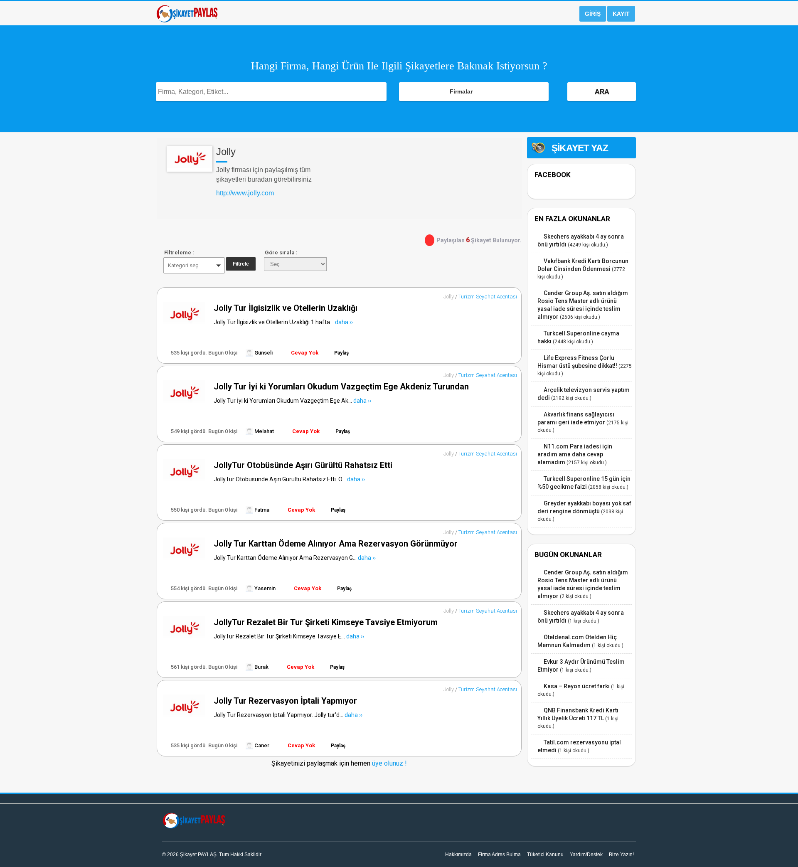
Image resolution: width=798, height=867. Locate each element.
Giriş (593, 13)
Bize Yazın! (621, 854)
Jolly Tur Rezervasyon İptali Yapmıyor (285, 701)
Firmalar (461, 91)
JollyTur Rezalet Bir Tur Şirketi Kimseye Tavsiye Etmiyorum (326, 622)
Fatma (261, 510)
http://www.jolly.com (245, 193)
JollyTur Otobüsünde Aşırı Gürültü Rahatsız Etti (303, 465)
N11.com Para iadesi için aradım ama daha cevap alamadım (574, 454)
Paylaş (341, 353)
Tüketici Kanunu (545, 854)
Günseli (263, 353)
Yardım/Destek (586, 854)
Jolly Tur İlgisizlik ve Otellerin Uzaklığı (285, 308)
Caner (261, 745)
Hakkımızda (458, 854)
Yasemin (264, 588)
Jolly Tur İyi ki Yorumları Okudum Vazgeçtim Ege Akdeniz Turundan (341, 387)
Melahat (263, 431)
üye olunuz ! (388, 763)
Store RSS (512, 141)
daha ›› (344, 322)
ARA (602, 91)
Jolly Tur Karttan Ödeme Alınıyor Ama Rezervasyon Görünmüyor (336, 544)
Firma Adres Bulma (499, 854)
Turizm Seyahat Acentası (487, 296)
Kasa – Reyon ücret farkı (577, 686)
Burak (260, 667)
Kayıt (621, 13)
